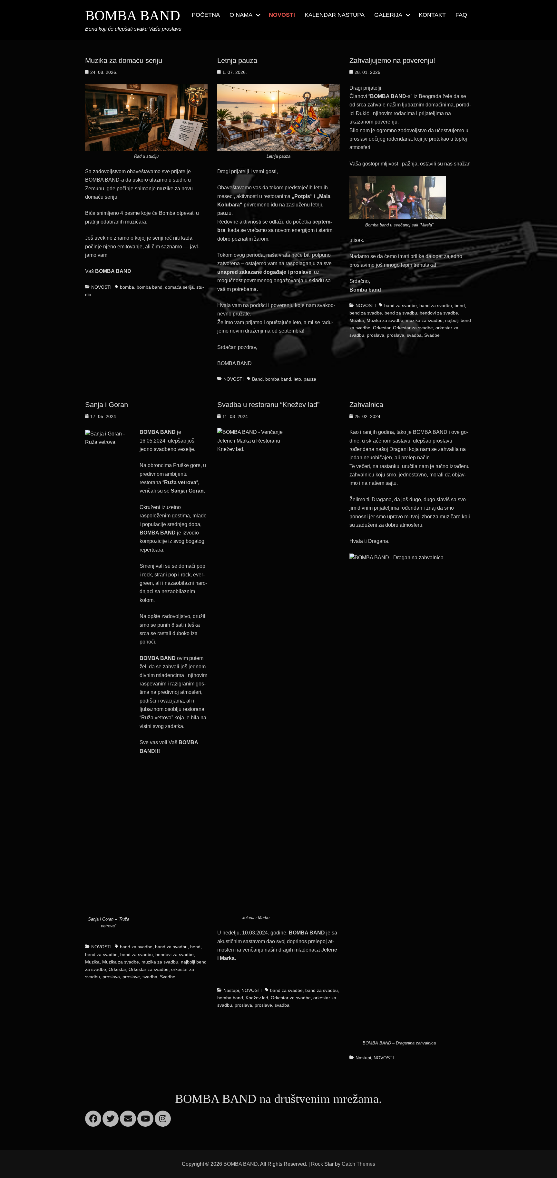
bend (459, 305)
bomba (127, 287)
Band (257, 379)
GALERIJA (388, 15)
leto (297, 379)
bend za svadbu (401, 312)
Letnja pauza (237, 60)
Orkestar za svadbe (413, 327)
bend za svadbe (365, 312)
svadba (414, 335)
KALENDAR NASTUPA (335, 15)
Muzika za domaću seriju (123, 60)
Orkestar (381, 327)
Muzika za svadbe (384, 320)
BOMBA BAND (132, 16)
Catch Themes (358, 1164)
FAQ (461, 15)
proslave (395, 335)
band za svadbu (435, 305)
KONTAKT (432, 15)
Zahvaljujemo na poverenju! (392, 60)
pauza (310, 379)
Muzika (356, 320)
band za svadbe (400, 305)
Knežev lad (257, 997)
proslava (375, 335)
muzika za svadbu (424, 320)
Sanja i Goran (106, 405)
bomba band (149, 287)
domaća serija (179, 287)
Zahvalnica (366, 405)
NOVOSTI (282, 15)
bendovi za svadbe (439, 312)
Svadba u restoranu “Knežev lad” (268, 405)
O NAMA (241, 15)
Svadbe (432, 335)
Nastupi (231, 990)
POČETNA (206, 15)
